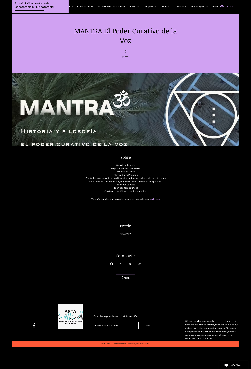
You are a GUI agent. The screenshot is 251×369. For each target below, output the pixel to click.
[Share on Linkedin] (130, 264)
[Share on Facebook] (111, 264)
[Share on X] (121, 264)
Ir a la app (155, 199)
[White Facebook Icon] (34, 326)
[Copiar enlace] (139, 264)
